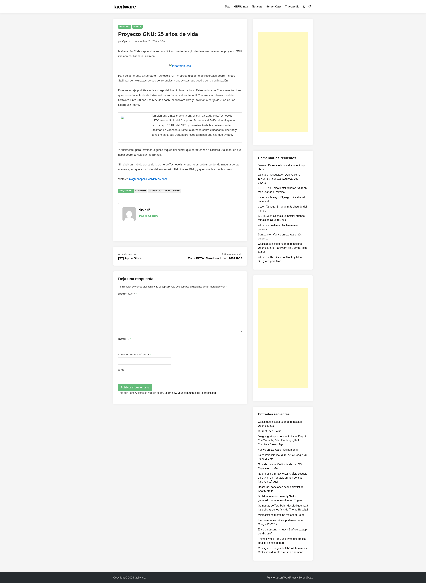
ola (260, 206)
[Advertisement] (283, 82)
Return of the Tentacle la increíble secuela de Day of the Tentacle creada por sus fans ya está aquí (282, 477)
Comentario (127, 294)
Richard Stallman (159, 191)
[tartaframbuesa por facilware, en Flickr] (180, 66)
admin (261, 225)
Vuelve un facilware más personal (278, 449)
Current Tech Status (269, 431)
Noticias (257, 6)
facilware (124, 7)
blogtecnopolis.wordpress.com (148, 179)
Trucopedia (292, 6)
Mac (227, 6)
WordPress (290, 577)
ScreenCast (273, 6)
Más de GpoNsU (148, 215)
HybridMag (305, 577)
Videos (176, 191)
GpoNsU (126, 41)
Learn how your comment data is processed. (190, 392)
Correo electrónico (134, 354)
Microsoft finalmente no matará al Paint (281, 514)
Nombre (124, 339)
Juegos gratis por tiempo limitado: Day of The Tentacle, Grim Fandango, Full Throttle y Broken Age (282, 440)
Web (121, 370)
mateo (261, 197)
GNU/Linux (241, 6)
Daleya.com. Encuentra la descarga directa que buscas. (279, 178)
